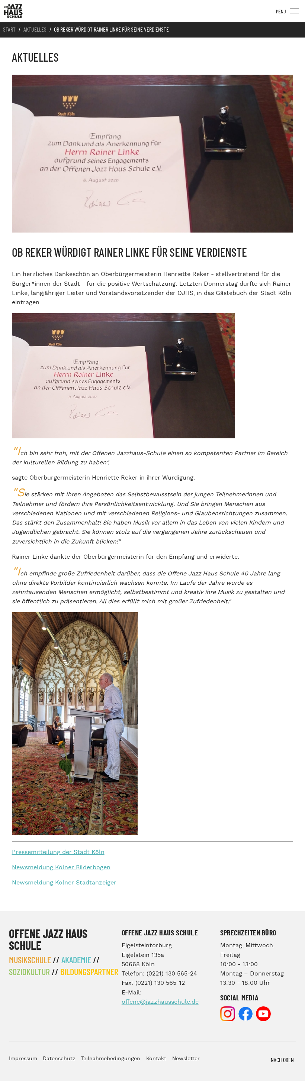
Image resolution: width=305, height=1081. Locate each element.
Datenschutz (59, 1058)
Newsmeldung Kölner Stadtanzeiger (64, 883)
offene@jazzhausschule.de (160, 1002)
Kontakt (156, 1058)
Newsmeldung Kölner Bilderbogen (61, 867)
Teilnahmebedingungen (110, 1058)
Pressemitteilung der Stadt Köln (58, 852)
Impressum (23, 1058)
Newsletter (186, 1058)
